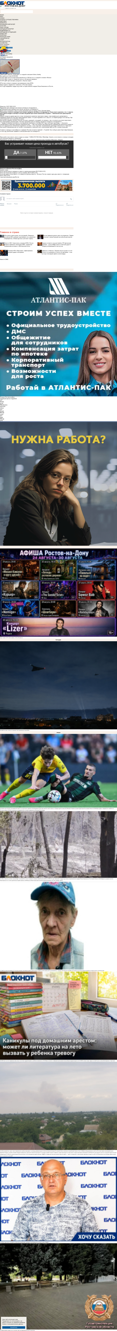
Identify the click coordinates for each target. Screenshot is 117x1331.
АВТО (1, 16)
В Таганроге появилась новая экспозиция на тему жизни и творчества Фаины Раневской (67, 1152)
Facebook (48, 139)
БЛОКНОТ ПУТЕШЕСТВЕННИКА (9, 19)
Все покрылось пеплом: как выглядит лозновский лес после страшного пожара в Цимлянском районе (24, 878)
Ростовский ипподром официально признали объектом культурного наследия (28, 1152)
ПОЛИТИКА (3, 35)
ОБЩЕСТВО (3, 33)
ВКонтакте (54, 139)
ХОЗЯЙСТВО (3, 43)
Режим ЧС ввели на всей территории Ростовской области (80, 808)
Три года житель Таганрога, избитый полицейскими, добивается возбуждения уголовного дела (23, 1242)
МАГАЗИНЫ (8, 54)
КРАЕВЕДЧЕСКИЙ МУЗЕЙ (7, 24)
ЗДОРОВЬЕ (3, 21)
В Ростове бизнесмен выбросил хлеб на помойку (13, 172)
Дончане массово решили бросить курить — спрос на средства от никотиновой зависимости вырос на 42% (72, 1154)
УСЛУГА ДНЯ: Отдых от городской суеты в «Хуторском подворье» (18, 79)
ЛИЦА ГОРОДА (4, 27)
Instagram (20, 139)
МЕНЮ (2, 15)
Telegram (60, 139)
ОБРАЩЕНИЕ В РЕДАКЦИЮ (8, 32)
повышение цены (10, 177)
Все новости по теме (6, 76)
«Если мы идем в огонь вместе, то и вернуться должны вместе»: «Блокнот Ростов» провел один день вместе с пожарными (34, 174)
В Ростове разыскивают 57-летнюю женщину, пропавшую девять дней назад (19, 970)
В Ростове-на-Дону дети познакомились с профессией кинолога (53, 970)
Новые (2, 204)
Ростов (17, 177)
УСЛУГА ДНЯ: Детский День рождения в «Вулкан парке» (16, 80)
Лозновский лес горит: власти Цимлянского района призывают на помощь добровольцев (22, 1151)
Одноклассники (40, 139)
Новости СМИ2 (4, 259)
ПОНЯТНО (13, 1327)
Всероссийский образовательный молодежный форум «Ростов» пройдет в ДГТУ (45, 880)
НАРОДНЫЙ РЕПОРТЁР (7, 29)
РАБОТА (10, 47)
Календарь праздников (6, 57)
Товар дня (3, 58)
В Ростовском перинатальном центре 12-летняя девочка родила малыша (25, 1154)
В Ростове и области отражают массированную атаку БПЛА (15, 730)
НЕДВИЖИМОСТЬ (5, 30)
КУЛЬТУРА (3, 26)
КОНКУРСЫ (3, 22)
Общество (3, 106)
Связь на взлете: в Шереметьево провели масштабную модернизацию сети (62, 1060)
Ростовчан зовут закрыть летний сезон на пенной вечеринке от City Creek (98, 1060)
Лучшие (9, 204)
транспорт (3, 177)
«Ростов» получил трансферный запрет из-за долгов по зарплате (17, 808)
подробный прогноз (5, 398)
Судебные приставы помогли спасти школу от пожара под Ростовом (49, 808)
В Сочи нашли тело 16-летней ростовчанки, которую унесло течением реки (87, 970)
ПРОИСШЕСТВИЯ (5, 36)
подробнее (14, 398)
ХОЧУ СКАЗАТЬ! (4, 44)
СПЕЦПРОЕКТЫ (4, 38)
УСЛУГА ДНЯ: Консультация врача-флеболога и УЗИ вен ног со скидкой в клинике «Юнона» (25, 77)
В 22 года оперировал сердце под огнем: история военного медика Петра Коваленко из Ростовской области (74, 878)
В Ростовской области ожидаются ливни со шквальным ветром (17, 171)
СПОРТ (2, 40)
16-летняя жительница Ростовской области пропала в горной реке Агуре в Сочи (62, 1151)
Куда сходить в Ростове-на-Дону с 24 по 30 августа (11, 637)
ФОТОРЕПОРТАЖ (5, 41)
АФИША (2, 18)
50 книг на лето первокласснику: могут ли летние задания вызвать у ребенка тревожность (22, 1060)
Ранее (16, 204)
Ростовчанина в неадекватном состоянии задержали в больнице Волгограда (27, 810)
